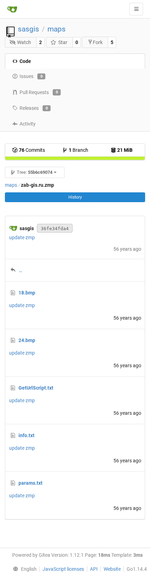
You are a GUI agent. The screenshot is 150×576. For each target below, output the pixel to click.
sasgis (28, 29)
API (94, 569)
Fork (98, 42)
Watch (24, 42)
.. (20, 270)
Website (112, 569)
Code (25, 61)
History (75, 197)
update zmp (22, 237)
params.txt (30, 483)
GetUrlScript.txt (35, 388)
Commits (32, 150)
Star (62, 42)
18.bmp (26, 293)
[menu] (23, 569)
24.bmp (26, 340)
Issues (31, 76)
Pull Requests (39, 92)
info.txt (26, 435)
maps (56, 29)
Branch (78, 150)
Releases (34, 108)
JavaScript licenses (63, 569)
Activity (28, 124)
